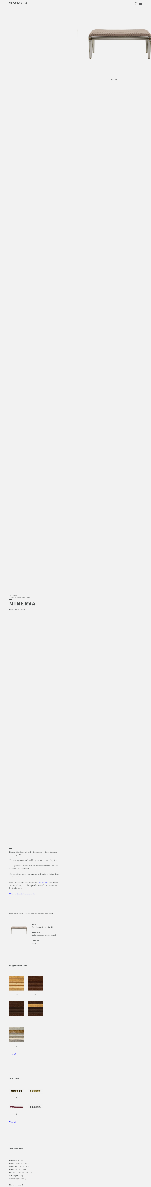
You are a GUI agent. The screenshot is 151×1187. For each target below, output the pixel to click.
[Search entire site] (136, 3)
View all (12, 1054)
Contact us (42, 882)
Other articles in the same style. (22, 894)
